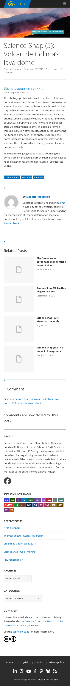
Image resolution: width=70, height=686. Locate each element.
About (9, 662)
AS (6, 500)
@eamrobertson (13, 223)
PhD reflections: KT (14, 559)
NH (22, 505)
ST (6, 510)
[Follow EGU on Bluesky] (48, 671)
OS (35, 505)
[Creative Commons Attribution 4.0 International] (7, 641)
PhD (62, 202)
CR (24, 500)
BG (12, 500)
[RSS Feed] (55, 671)
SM (47, 505)
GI (55, 500)
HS (16, 505)
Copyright (23, 662)
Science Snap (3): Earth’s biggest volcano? (51, 289)
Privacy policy (56, 662)
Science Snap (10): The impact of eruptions (50, 349)
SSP (54, 505)
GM (61, 500)
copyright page (21, 631)
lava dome (26, 177)
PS (41, 505)
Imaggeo (53, 679)
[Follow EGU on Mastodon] (41, 671)
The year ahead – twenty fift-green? (23, 535)
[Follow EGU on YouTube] (28, 671)
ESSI (37, 500)
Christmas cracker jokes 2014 (20, 543)
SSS (60, 505)
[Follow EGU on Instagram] (21, 671)
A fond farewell (12, 527)
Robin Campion (38, 679)
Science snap (52, 69)
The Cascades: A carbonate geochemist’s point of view (51, 262)
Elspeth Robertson (12, 69)
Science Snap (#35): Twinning (19, 551)
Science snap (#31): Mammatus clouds (48, 319)
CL (18, 500)
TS (11, 510)
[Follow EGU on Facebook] (35, 671)
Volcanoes (38, 177)
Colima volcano (11, 177)
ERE (30, 500)
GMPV (8, 505)
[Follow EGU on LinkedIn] (15, 671)
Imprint (39, 662)
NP (29, 505)
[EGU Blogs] (17, 6)
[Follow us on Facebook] (7, 481)
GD (49, 500)
